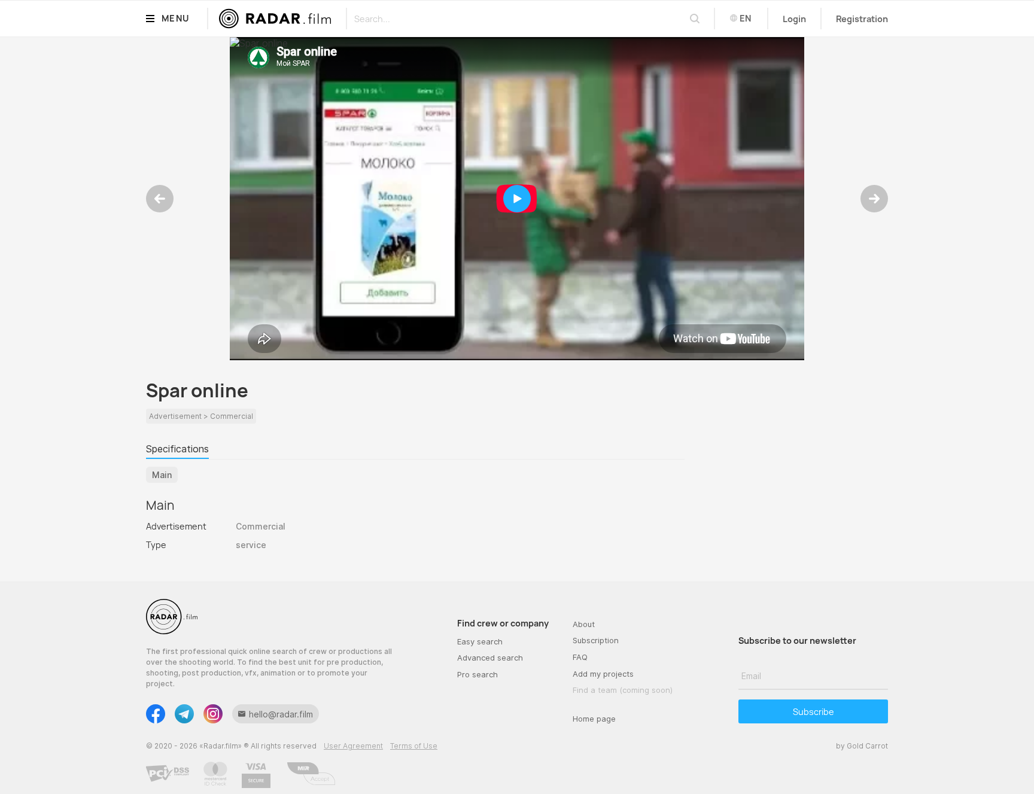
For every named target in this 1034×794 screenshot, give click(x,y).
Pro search (477, 674)
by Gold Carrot (862, 745)
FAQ (580, 657)
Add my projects (603, 674)
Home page (594, 718)
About (584, 624)
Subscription (596, 640)
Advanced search (490, 657)
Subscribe (813, 711)
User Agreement (353, 745)
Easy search (480, 641)
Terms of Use (413, 745)
